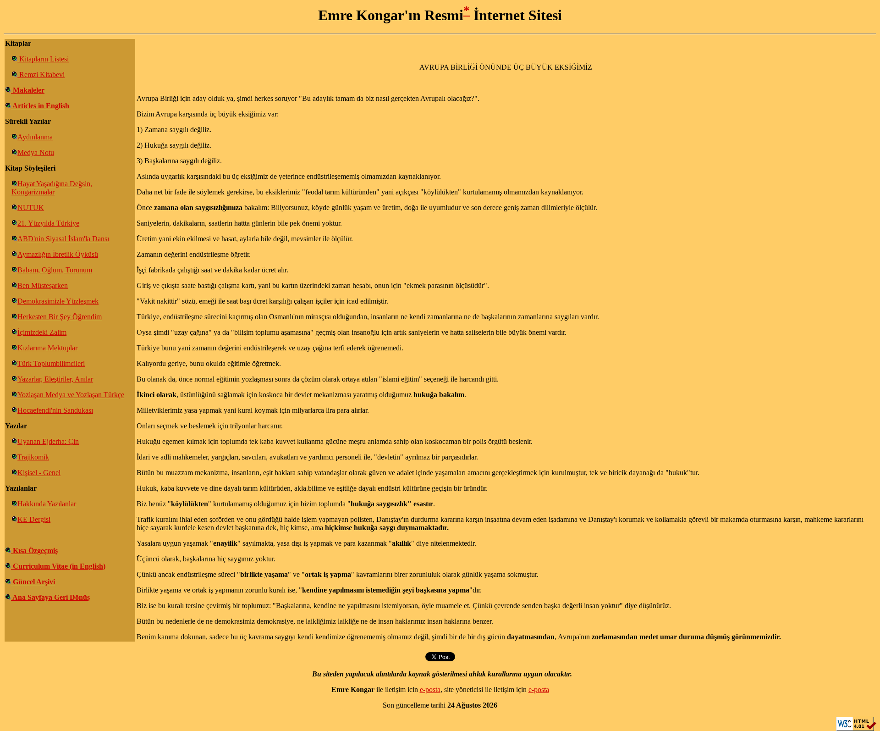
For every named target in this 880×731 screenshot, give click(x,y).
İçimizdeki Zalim (41, 332)
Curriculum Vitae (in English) (58, 566)
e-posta (430, 689)
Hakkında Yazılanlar (46, 504)
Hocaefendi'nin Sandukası (55, 410)
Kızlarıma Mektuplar (47, 348)
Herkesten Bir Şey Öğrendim (59, 317)
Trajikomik (33, 457)
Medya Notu (35, 152)
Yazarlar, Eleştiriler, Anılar (55, 379)
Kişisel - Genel (38, 472)
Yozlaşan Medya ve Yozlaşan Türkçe (70, 395)
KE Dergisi (33, 519)
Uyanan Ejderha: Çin (48, 441)
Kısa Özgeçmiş (34, 550)
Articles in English (40, 106)
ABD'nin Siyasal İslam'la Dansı (63, 239)
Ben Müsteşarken (42, 285)
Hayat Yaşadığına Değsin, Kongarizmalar (51, 188)
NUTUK (30, 207)
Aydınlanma (35, 137)
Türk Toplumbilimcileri (51, 363)
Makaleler (27, 90)
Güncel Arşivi (33, 582)
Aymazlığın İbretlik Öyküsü (57, 254)
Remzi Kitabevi (41, 74)
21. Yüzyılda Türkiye (48, 223)
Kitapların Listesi (43, 59)
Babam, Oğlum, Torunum (54, 270)
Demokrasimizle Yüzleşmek (58, 301)
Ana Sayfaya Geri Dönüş (50, 597)
